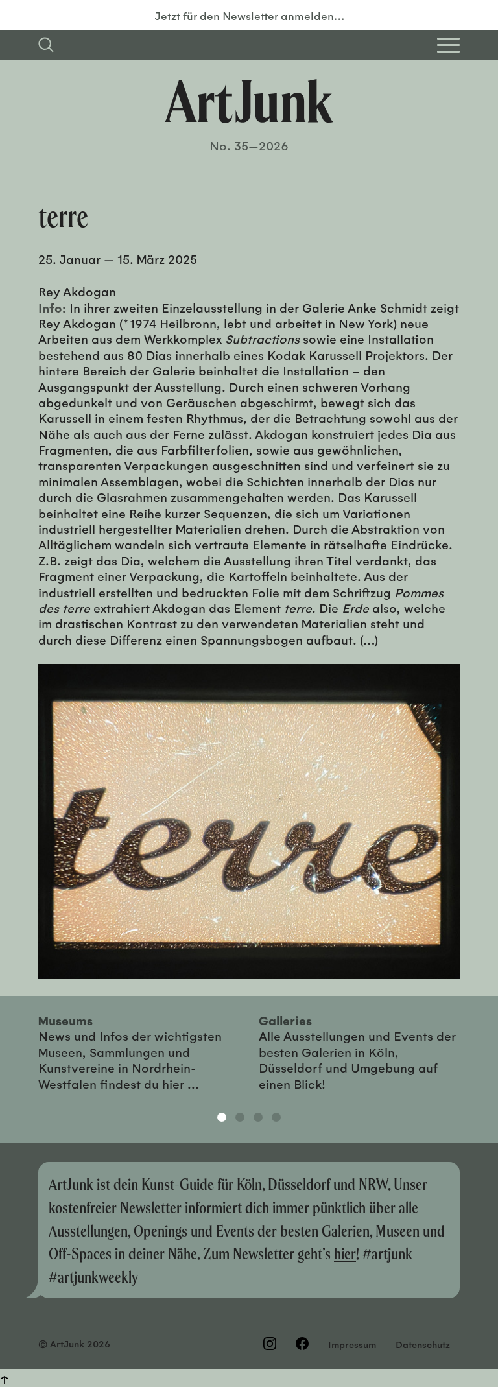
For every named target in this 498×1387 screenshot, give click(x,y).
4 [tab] (276, 1117)
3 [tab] (258, 1117)
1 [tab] (221, 1117)
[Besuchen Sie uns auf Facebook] (302, 1343)
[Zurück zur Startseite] (249, 101)
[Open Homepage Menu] (448, 45)
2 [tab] (239, 1117)
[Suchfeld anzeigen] (46, 45)
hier (345, 1253)
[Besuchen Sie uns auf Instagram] (269, 1343)
